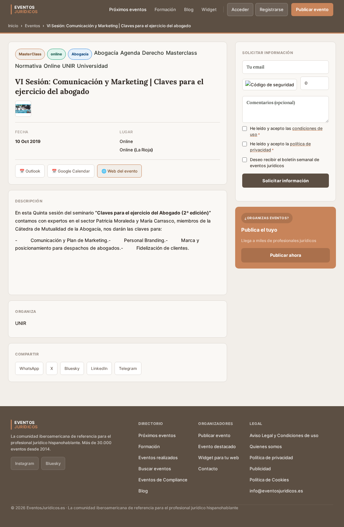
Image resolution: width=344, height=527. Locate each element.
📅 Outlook (29, 171)
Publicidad (260, 468)
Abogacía (106, 52)
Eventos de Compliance (162, 479)
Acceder (240, 9)
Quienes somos (266, 446)
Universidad (92, 65)
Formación (165, 9)
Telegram (128, 368)
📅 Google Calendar (71, 171)
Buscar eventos (154, 468)
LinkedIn (99, 368)
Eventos (32, 25)
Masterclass (181, 52)
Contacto (208, 468)
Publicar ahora (285, 255)
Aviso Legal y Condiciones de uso (284, 435)
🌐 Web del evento (119, 171)
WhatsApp (29, 368)
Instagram (24, 463)
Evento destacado (217, 446)
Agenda (130, 52)
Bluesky (72, 368)
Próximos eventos (127, 9)
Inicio (13, 25)
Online (52, 65)
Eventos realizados (158, 457)
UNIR (68, 65)
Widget (209, 9)
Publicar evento (312, 9)
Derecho (153, 52)
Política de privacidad (271, 457)
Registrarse (272, 9)
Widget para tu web (218, 457)
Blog (189, 9)
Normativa (28, 65)
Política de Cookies (269, 479)
